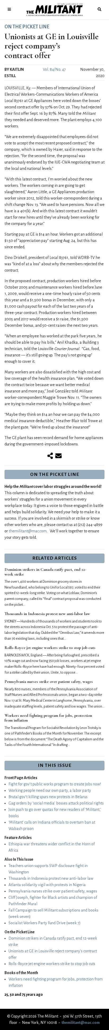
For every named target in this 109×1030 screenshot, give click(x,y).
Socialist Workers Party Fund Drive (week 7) (44, 923)
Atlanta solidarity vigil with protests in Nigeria (47, 885)
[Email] (58, 456)
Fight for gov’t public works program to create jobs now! (54, 784)
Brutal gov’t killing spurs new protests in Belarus (48, 797)
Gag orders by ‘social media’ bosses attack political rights (56, 803)
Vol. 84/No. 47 (54, 69)
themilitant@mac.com (28, 531)
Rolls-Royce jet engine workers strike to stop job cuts (50, 647)
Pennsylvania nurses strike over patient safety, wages (48, 681)
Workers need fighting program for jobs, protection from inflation (48, 718)
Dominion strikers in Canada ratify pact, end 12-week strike (45, 572)
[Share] (50, 456)
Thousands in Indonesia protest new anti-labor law (47, 613)
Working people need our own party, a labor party (49, 790)
